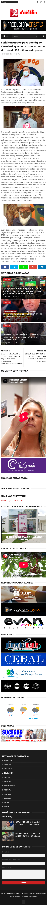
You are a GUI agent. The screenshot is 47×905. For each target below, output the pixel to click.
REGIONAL (16, 54)
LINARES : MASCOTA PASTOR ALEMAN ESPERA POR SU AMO (28, 834)
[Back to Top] (23, 902)
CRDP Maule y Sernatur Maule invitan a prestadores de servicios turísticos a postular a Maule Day (20, 337)
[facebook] (33, 2)
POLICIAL (7, 790)
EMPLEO (7, 777)
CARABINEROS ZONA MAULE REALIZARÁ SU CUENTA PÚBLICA (29, 823)
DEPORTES (8, 769)
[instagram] (37, 2)
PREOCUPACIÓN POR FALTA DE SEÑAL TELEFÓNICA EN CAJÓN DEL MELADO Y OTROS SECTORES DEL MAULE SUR (22, 314)
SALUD (6, 803)
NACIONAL (8, 781)
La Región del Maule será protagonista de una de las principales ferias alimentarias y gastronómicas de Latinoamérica (22, 291)
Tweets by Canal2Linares (12, 500)
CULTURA (7, 765)
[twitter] (40, 2)
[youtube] (44, 2)
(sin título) (7, 817)
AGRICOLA (8, 760)
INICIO (6, 36)
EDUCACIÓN (8, 773)
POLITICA (7, 794)
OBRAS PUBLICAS (10, 786)
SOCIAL (7, 807)
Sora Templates (30, 897)
